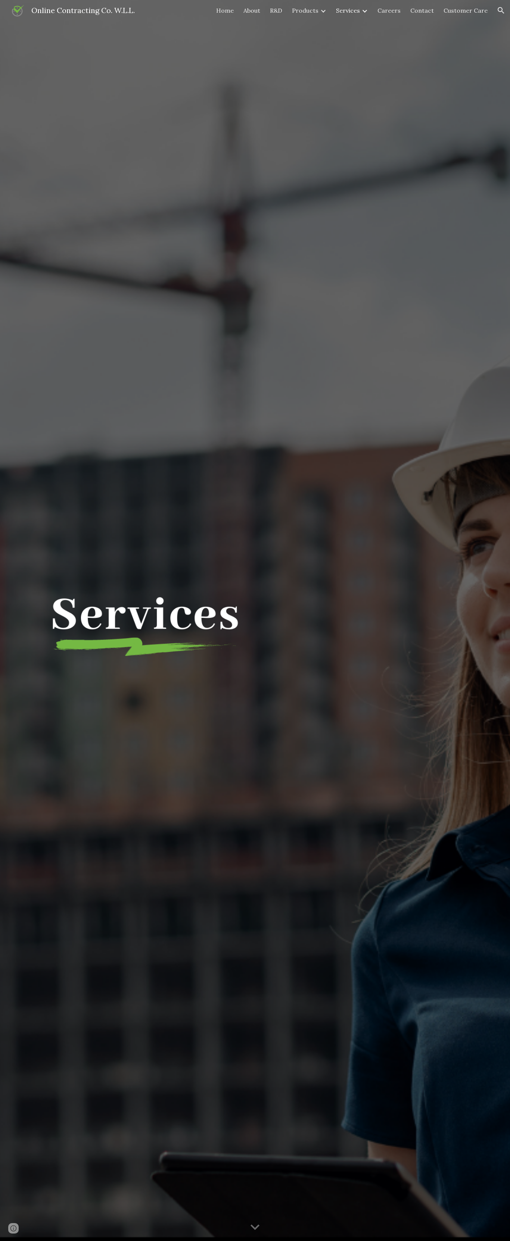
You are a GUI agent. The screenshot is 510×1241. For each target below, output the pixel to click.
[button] (501, 10)
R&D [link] (276, 10)
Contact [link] (422, 10)
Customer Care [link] (466, 10)
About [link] (251, 10)
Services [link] (348, 10)
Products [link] (305, 10)
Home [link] (225, 10)
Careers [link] (389, 10)
